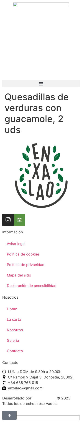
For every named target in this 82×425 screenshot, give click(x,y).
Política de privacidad (25, 264)
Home (12, 309)
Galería (13, 340)
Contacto (15, 351)
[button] (41, 83)
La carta (14, 319)
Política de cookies (23, 254)
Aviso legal (16, 243)
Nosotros (15, 330)
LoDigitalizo (43, 398)
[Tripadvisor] (19, 220)
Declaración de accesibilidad (31, 285)
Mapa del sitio (19, 275)
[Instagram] (8, 220)
